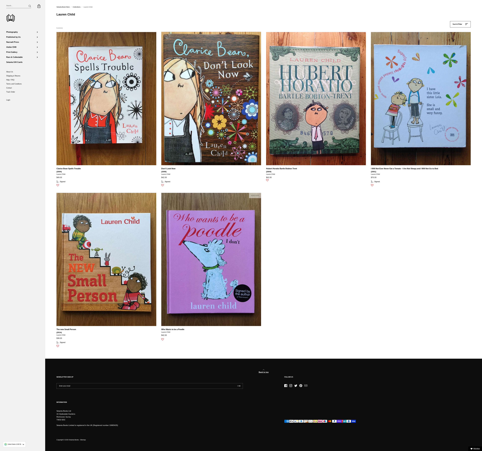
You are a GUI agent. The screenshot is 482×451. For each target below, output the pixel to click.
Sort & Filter (457, 24)
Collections (76, 7)
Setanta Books (74, 440)
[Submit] (29, 6)
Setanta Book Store (63, 7)
